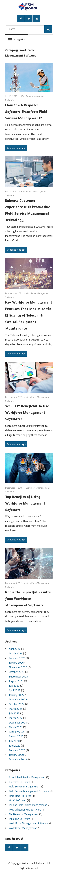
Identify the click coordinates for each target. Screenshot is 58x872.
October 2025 (17, 672)
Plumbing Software (19, 819)
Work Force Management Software (28, 823)
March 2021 (16, 727)
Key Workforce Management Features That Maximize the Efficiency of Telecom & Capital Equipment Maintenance (28, 315)
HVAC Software (17, 800)
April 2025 (15, 690)
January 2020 (16, 755)
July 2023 (14, 713)
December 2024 (18, 699)
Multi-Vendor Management (24, 814)
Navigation (19, 39)
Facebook (21, 18)
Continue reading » (16, 148)
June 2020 (14, 746)
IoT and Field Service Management (28, 805)
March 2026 (16, 653)
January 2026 (16, 663)
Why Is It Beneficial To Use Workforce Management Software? (27, 412)
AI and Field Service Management (27, 777)
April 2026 (15, 649)
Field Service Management (23, 787)
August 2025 (16, 681)
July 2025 (14, 686)
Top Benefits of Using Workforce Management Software (25, 503)
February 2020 (17, 750)
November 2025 (18, 667)
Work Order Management (23, 828)
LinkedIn (36, 18)
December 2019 (18, 759)
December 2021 (18, 723)
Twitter (28, 18)
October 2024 (17, 704)
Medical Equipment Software (25, 810)
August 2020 (16, 736)
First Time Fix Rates (20, 796)
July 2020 (14, 741)
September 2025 (18, 677)
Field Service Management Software (29, 791)
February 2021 (17, 732)
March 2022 (16, 718)
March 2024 (16, 709)
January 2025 (16, 695)
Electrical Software (19, 782)
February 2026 (17, 658)
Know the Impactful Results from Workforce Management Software (28, 598)
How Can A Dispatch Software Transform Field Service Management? (26, 111)
